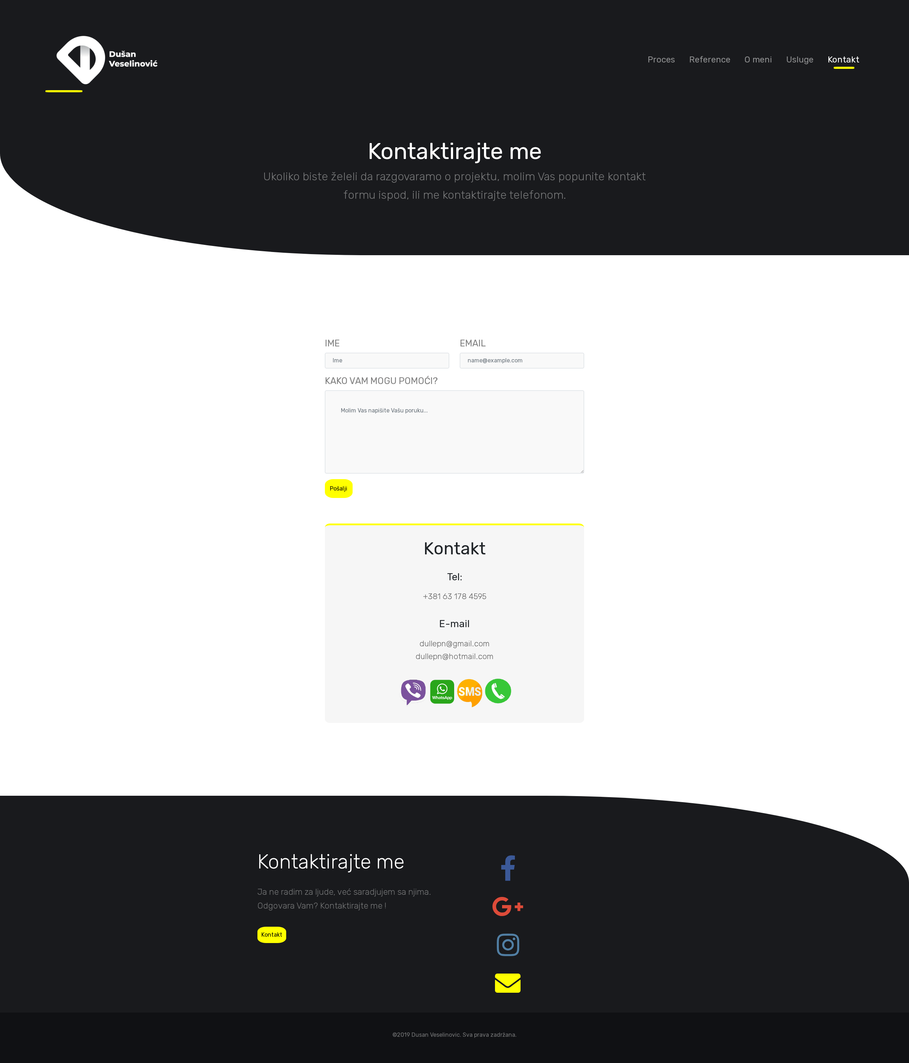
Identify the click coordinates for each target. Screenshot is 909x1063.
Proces (661, 60)
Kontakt (843, 60)
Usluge (799, 60)
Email (473, 343)
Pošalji (338, 488)
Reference (709, 60)
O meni (758, 60)
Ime (332, 343)
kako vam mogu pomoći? (381, 381)
